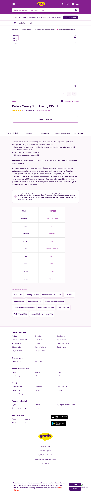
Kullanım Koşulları (45, 450)
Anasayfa (15, 29)
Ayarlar (75, 489)
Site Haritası (45, 463)
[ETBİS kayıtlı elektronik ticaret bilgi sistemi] (45, 476)
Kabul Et (75, 484)
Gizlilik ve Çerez (45, 446)
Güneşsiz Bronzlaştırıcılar (67, 29)
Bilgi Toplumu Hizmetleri (45, 455)
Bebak (14, 101)
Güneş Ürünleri (26, 29)
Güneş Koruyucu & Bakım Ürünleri (45, 29)
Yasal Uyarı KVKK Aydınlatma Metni (45, 459)
